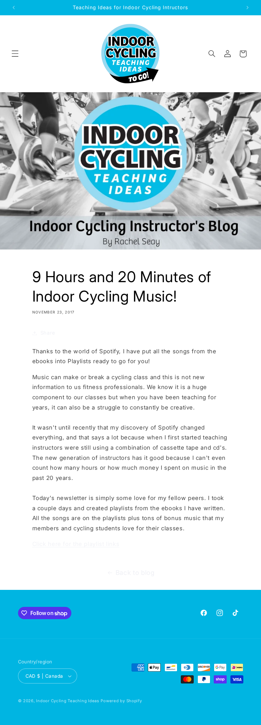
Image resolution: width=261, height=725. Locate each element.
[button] (15, 54)
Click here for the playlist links (76, 544)
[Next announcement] (247, 7)
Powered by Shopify (121, 700)
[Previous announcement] (13, 7)
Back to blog (135, 573)
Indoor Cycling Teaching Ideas (67, 700)
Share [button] (47, 333)
